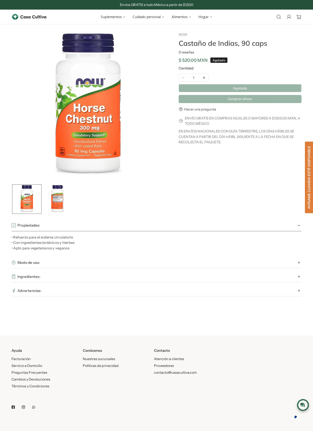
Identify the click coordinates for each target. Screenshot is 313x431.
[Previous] (22, 107)
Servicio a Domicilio (26, 365)
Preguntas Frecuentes (29, 372)
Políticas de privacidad (101, 365)
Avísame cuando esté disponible (309, 177)
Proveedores (164, 365)
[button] (299, 17)
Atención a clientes (169, 359)
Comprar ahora (240, 99)
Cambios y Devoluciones (30, 379)
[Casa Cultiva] (29, 16)
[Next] (154, 107)
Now (183, 34)
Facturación (21, 359)
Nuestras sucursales (99, 359)
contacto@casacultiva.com (175, 372)
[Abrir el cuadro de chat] (303, 405)
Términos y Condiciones (30, 386)
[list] (88, 106)
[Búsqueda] (279, 17)
